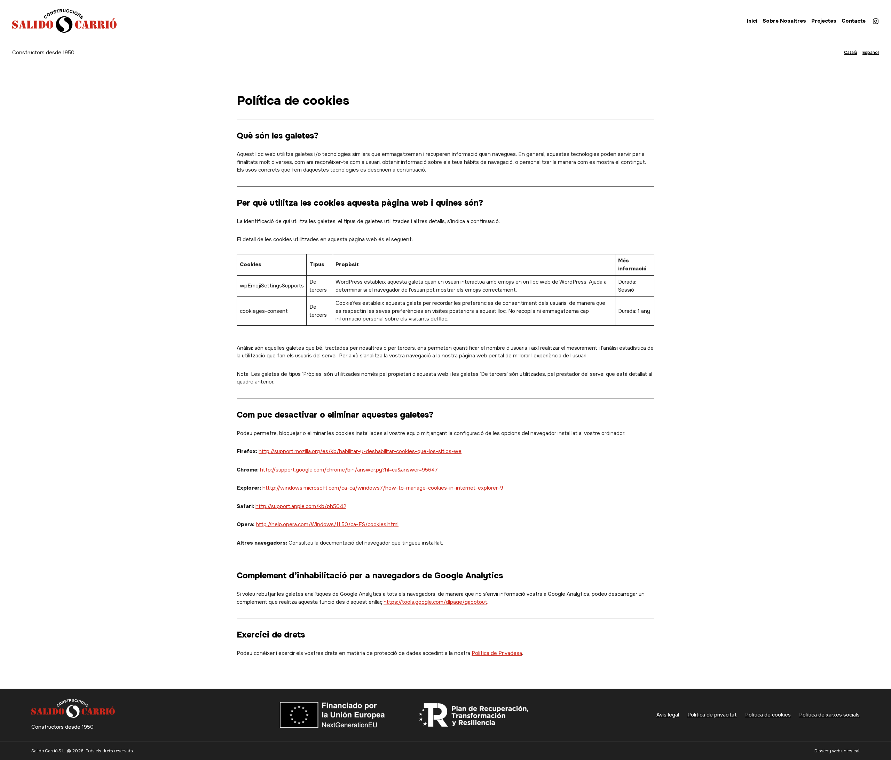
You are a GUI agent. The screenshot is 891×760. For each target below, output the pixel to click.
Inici (752, 21)
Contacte (854, 21)
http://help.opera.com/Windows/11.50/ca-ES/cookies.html (327, 524)
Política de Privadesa (497, 653)
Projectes (823, 21)
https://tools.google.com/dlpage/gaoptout (435, 602)
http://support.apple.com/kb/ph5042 (300, 506)
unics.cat (850, 751)
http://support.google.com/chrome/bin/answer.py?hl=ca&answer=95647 (349, 469)
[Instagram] (876, 21)
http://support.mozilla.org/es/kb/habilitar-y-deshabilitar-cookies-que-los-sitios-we (360, 451)
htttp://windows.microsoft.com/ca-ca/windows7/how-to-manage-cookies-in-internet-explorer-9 (382, 487)
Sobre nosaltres (784, 21)
